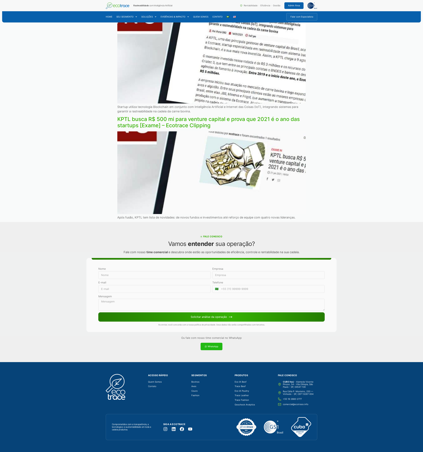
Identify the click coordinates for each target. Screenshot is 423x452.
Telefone (217, 282)
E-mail (102, 282)
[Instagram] (165, 429)
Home (109, 17)
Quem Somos (200, 17)
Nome (102, 268)
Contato (217, 17)
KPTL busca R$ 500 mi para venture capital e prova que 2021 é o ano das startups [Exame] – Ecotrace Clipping (208, 122)
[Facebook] (182, 429)
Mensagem (105, 296)
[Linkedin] (174, 429)
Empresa (217, 268)
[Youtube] (190, 429)
